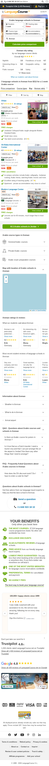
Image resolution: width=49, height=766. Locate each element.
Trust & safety (37, 751)
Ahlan (6, 382)
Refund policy (25, 742)
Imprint (34, 747)
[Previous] (2, 88)
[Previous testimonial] (5, 613)
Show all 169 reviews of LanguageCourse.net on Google (24, 668)
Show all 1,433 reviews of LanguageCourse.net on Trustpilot (21, 652)
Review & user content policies (17, 751)
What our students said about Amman (24, 77)
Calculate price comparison (25, 44)
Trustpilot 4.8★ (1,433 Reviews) (18, 6)
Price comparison (8, 88)
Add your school (33, 756)
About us (14, 747)
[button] (2, 2)
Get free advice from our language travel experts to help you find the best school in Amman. (23, 491)
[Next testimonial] (44, 613)
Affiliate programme (16, 756)
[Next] (47, 88)
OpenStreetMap (41, 310)
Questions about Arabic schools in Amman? (22, 486)
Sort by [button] (26, 95)
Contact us (25, 747)
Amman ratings (40, 88)
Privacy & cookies (40, 742)
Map (30, 88)
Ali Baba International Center (27, 384)
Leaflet (33, 310)
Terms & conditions (9, 742)
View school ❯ (37, 122)
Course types (22, 88)
